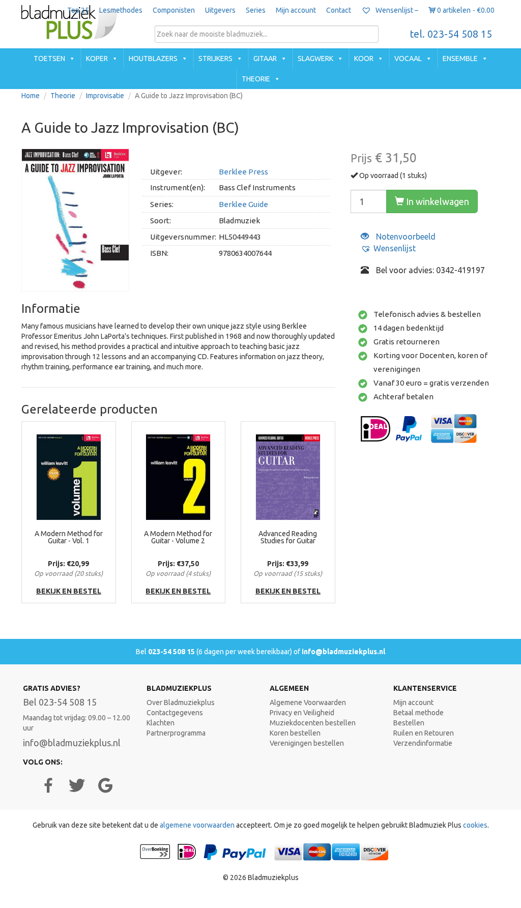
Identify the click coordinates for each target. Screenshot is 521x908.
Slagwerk (315, 58)
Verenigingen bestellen (307, 743)
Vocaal (408, 58)
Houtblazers (153, 58)
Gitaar (265, 58)
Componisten (174, 10)
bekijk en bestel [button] (68, 591)
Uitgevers (220, 10)
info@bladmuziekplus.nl (343, 652)
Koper (97, 58)
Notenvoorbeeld (405, 236)
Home (30, 96)
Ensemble (460, 58)
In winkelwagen (436, 201)
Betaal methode (418, 713)
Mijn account (296, 10)
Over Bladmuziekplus (181, 702)
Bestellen (408, 723)
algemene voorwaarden (197, 825)
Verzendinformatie (422, 743)
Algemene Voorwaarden (308, 702)
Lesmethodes (120, 10)
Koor (363, 58)
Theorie (256, 79)
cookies (475, 825)
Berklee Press (243, 171)
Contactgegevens (175, 713)
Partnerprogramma (176, 733)
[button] (388, 248)
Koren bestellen (295, 733)
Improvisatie (105, 96)
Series (256, 10)
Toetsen (49, 58)
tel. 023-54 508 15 (451, 34)
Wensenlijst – (396, 10)
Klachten (161, 723)
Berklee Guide (243, 204)
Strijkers (215, 58)
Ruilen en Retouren (423, 733)
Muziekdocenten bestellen (313, 723)
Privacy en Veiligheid (302, 713)
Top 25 (78, 10)
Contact (338, 10)
